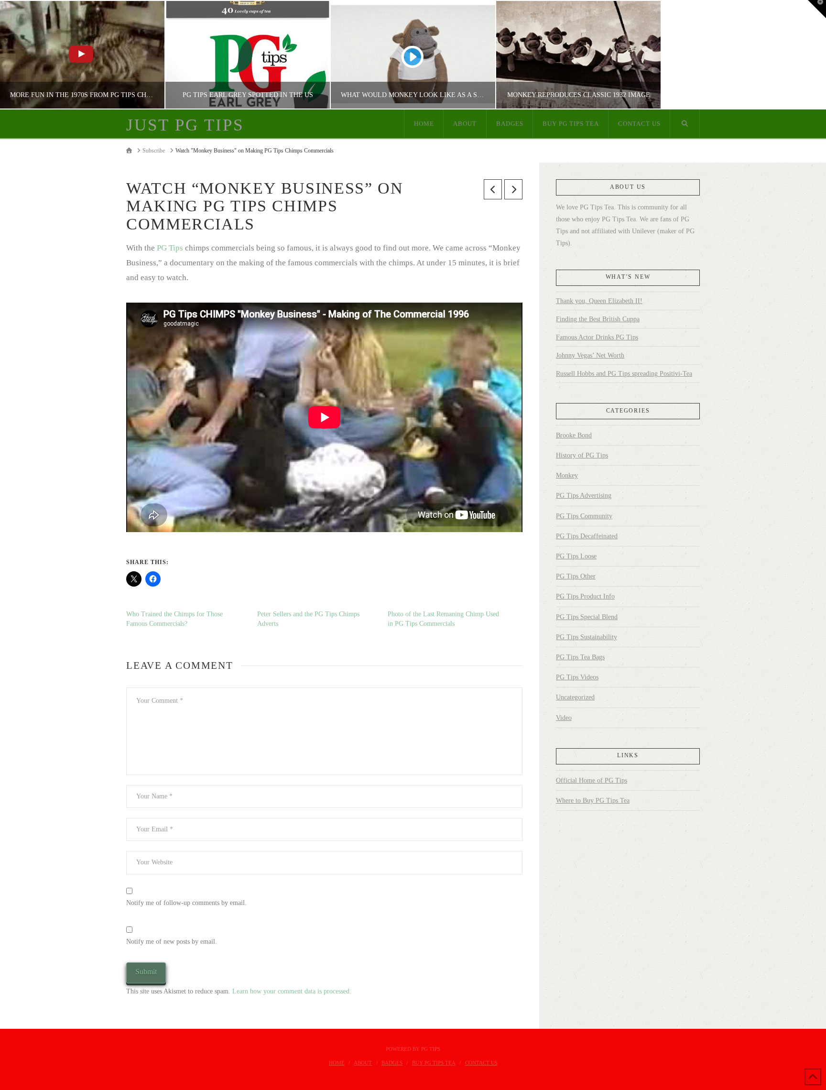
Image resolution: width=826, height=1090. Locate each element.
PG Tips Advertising (583, 495)
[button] (817, 9)
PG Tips (170, 247)
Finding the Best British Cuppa (598, 319)
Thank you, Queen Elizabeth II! (599, 301)
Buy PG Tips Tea (434, 1063)
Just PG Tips (185, 125)
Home (337, 1063)
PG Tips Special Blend (587, 617)
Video (564, 717)
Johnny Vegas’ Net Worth (590, 355)
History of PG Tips (582, 455)
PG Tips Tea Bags (580, 657)
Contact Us (481, 1063)
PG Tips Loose (576, 556)
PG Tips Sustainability (586, 637)
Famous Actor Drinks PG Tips (597, 337)
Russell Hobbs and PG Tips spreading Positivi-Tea (624, 373)
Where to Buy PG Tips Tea (593, 800)
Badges (391, 1063)
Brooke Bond (574, 435)
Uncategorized (575, 697)
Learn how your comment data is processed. (291, 991)
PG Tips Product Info (585, 596)
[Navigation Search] (685, 123)
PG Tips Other (576, 576)
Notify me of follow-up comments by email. (186, 902)
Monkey (567, 475)
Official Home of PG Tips (591, 780)
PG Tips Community (584, 516)
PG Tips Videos (577, 677)
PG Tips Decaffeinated (587, 536)
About (363, 1063)
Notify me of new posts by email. (171, 941)
